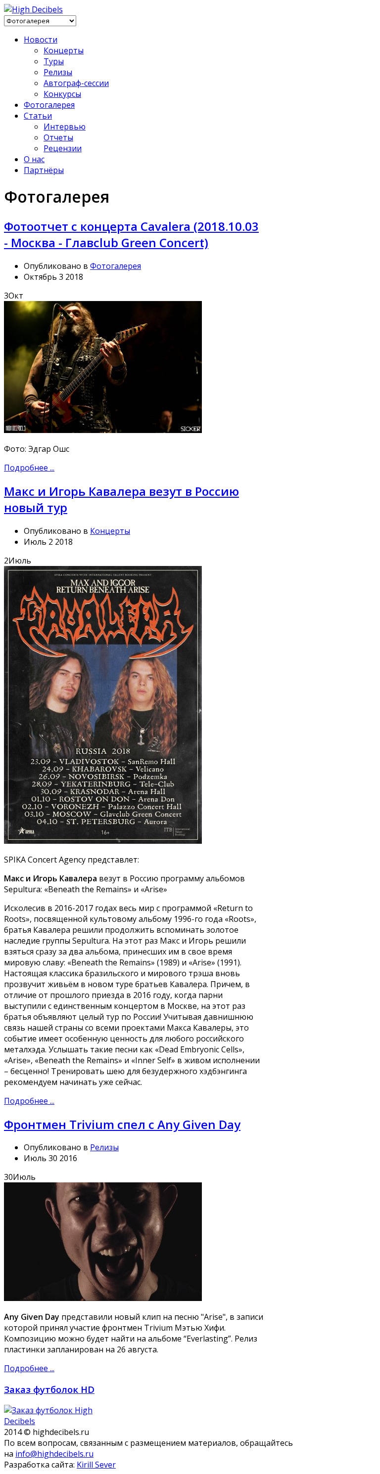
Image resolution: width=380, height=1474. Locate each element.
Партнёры (44, 170)
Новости (40, 39)
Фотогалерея (49, 104)
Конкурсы (62, 93)
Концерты (64, 50)
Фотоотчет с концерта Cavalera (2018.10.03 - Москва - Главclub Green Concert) (131, 234)
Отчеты (58, 137)
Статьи (38, 115)
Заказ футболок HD (49, 1389)
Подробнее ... (29, 467)
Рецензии (63, 148)
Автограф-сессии (76, 83)
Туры (54, 61)
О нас (34, 159)
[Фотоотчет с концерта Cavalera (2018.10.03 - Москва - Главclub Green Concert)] (103, 430)
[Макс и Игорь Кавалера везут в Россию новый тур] (103, 840)
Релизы (58, 72)
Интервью (65, 126)
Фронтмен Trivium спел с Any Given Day (122, 1124)
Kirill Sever (96, 1464)
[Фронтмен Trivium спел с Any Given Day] (103, 1298)
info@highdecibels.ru (54, 1453)
